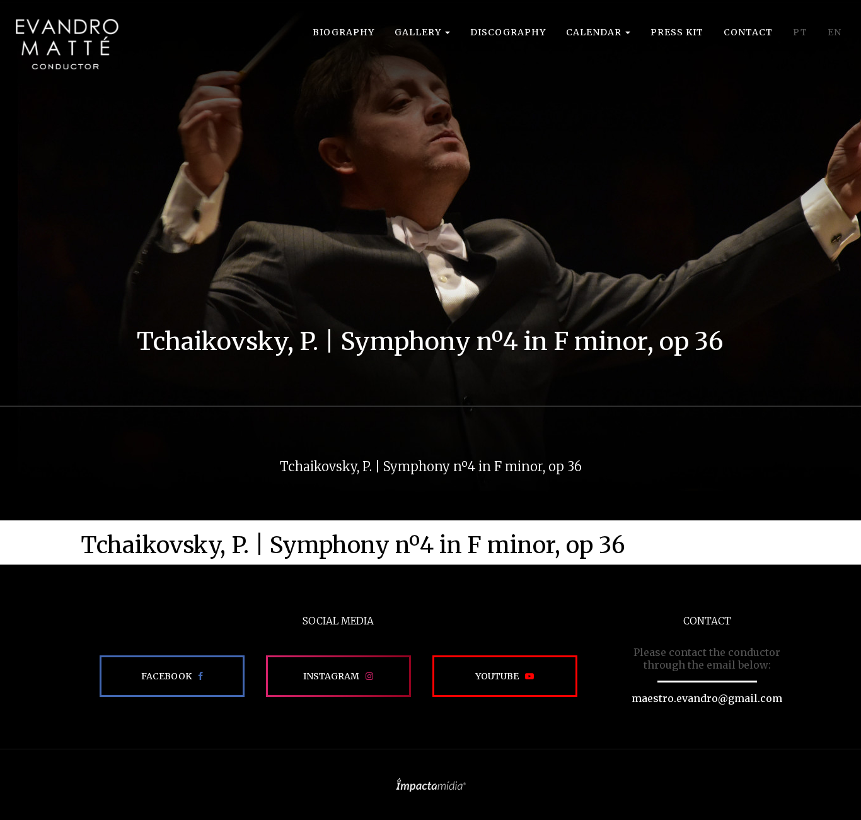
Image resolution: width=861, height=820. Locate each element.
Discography (508, 32)
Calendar (595, 32)
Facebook (166, 676)
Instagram (331, 676)
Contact (748, 32)
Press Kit (676, 32)
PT (800, 32)
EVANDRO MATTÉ (66, 44)
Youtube (497, 676)
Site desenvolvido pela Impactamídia (431, 785)
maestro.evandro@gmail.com (707, 698)
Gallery (419, 32)
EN (834, 32)
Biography (343, 32)
